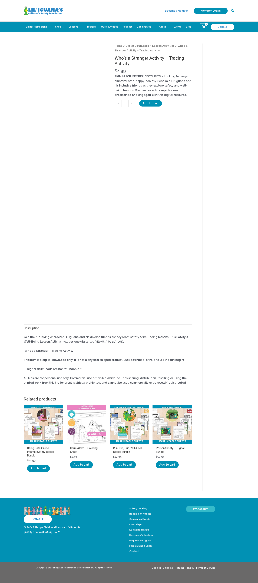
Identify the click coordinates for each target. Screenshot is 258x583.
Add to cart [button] (38, 468)
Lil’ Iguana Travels (139, 529)
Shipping (168, 567)
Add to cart (150, 103)
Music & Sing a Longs (141, 546)
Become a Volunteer (141, 535)
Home (119, 45)
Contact (134, 551)
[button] (211, 11)
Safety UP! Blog (138, 508)
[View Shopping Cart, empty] (203, 27)
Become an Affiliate (140, 513)
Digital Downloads (137, 45)
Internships (135, 524)
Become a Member (176, 10)
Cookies (156, 567)
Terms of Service (206, 567)
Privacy (190, 567)
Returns (179, 567)
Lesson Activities (163, 45)
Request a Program (140, 540)
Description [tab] (31, 328)
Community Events (139, 519)
